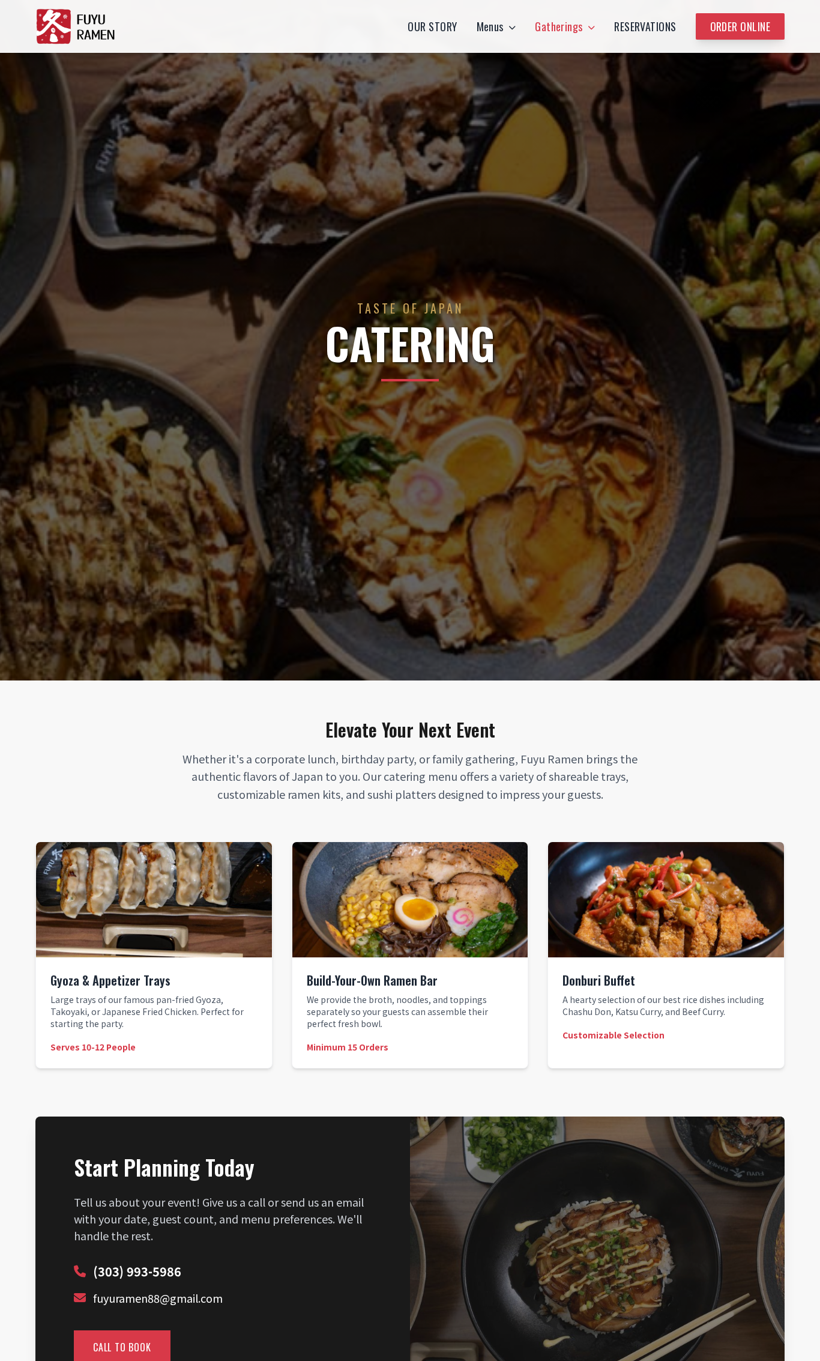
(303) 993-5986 (137, 1271)
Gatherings (559, 26)
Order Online (740, 26)
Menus (490, 26)
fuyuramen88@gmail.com (158, 1298)
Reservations (645, 26)
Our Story (432, 26)
